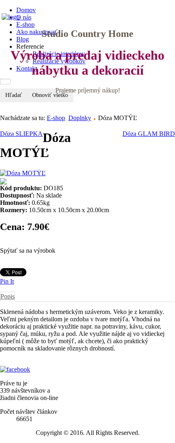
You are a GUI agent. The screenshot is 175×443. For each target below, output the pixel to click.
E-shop (56, 117)
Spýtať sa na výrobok (27, 250)
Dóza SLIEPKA (21, 133)
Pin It (7, 281)
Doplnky (79, 117)
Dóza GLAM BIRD (148, 133)
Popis (7, 296)
